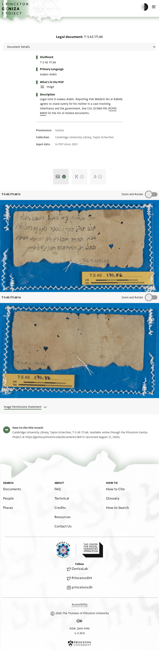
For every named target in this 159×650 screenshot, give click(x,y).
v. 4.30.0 (79, 633)
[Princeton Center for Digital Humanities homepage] (92, 549)
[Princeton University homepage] (79, 643)
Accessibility (79, 604)
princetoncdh (82, 587)
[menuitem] (12, 489)
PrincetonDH (82, 578)
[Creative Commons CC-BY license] (79, 621)
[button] (15, 10)
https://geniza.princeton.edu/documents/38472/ (55, 437)
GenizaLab (80, 569)
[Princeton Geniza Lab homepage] (66, 550)
